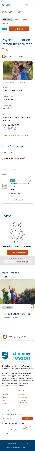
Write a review (8, 23)
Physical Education (12, 90)
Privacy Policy (22, 448)
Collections (21, 394)
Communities (22, 397)
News (19, 405)
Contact (5, 403)
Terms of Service (11, 448)
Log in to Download (16, 200)
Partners (5, 397)
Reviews (20, 135)
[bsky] (23, 423)
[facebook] (3, 423)
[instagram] (6, 423)
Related (27, 135)
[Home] (6, 5)
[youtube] (16, 423)
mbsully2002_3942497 (15, 56)
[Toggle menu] (31, 4)
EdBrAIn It (20, 28)
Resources (12, 135)
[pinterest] (13, 423)
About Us (5, 394)
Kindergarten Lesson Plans (13, 158)
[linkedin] (9, 423)
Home (4, 11)
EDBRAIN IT (24, 180)
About (5, 135)
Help (3, 400)
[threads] (20, 423)
